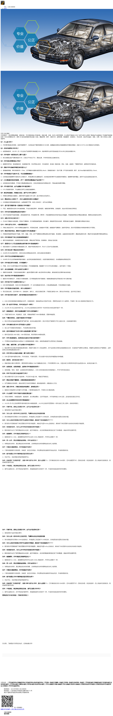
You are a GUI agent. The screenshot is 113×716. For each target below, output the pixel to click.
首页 (5, 8)
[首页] (13, 4)
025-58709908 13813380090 (18, 689)
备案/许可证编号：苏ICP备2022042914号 (12, 709)
